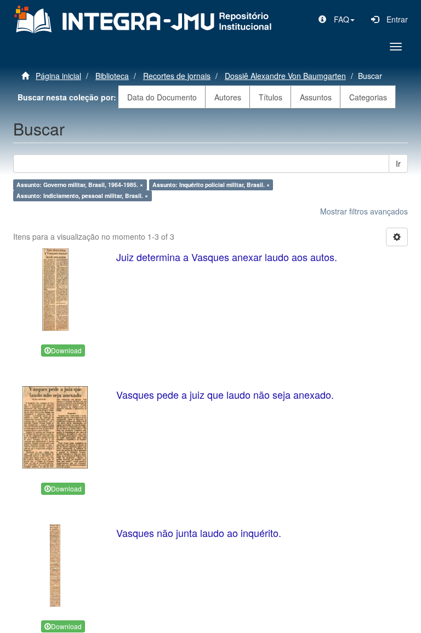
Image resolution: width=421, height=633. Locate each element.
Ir (398, 163)
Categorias (368, 97)
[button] (336, 19)
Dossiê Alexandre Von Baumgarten (285, 75)
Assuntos (316, 97)
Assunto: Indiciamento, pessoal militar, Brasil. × (82, 195)
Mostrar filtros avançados (364, 211)
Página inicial (58, 75)
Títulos (270, 97)
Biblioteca (112, 75)
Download (66, 350)
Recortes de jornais (176, 75)
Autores (227, 97)
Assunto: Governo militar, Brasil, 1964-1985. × (79, 184)
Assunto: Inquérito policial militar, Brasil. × (211, 184)
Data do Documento (162, 97)
